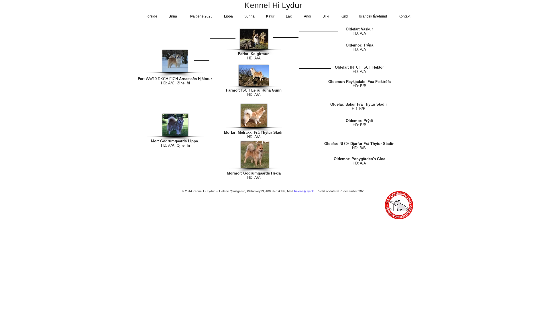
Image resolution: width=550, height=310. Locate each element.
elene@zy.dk (305, 191)
